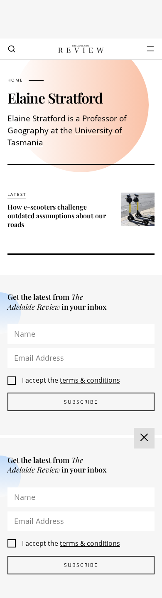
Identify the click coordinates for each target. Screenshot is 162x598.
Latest (17, 194)
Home (15, 80)
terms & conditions (90, 380)
